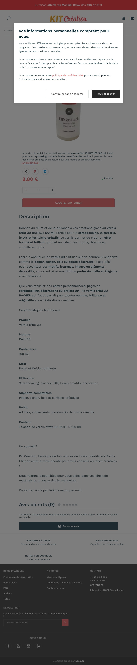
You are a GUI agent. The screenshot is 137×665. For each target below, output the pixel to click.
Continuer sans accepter (67, 93)
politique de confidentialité (67, 75)
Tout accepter (106, 93)
